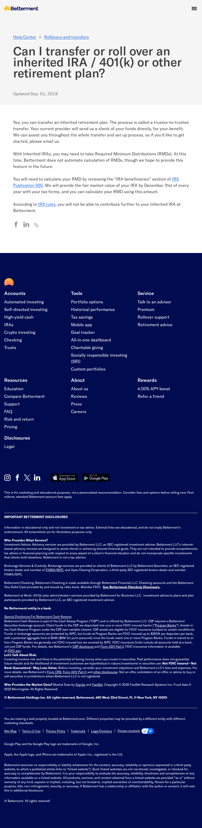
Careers (78, 411)
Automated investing (24, 301)
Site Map (10, 730)
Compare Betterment (24, 396)
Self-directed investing (25, 309)
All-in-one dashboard (91, 339)
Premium (146, 309)
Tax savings (82, 316)
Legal (9, 446)
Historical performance (93, 309)
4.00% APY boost (154, 388)
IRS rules (46, 204)
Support (12, 403)
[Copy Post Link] (36, 224)
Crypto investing (19, 332)
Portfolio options (87, 301)
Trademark (78, 730)
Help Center (24, 36)
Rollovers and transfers (66, 36)
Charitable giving (87, 347)
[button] (194, 8)
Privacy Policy (55, 730)
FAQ (8, 411)
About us (79, 388)
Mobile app (81, 324)
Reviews (79, 396)
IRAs (8, 324)
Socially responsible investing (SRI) (99, 358)
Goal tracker (83, 332)
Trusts (10, 347)
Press (76, 403)
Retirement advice (155, 324)
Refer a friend (151, 396)
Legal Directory (101, 730)
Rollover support (153, 316)
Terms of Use (31, 730)
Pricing (10, 426)
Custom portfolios (88, 368)
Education (13, 388)
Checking (13, 339)
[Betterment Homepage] (21, 9)
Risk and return (19, 418)
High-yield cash (18, 316)
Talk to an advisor (154, 301)
